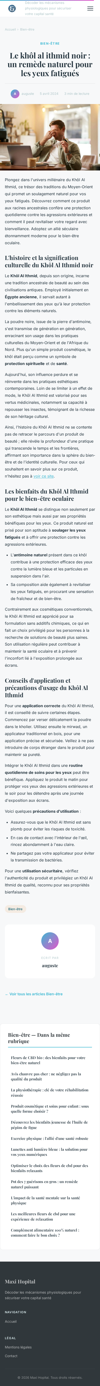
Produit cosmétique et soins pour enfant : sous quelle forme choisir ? (50, 1109)
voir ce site (43, 476)
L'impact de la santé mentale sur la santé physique (45, 1200)
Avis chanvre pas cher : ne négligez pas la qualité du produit (46, 1076)
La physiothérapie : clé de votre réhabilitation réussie (49, 1092)
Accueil (10, 29)
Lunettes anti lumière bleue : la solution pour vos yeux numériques (49, 1152)
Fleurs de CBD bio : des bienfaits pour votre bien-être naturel (48, 1060)
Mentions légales (18, 1347)
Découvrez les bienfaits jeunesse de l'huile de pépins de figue (49, 1125)
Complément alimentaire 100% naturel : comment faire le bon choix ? (45, 1233)
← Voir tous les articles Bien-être (34, 994)
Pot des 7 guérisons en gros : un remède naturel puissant (44, 1184)
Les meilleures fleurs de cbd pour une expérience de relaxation (43, 1216)
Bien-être (27, 29)
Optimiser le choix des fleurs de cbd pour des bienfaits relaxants (49, 1168)
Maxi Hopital (20, 1281)
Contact (11, 1356)
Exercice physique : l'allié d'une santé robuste (49, 1138)
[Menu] (90, 8)
